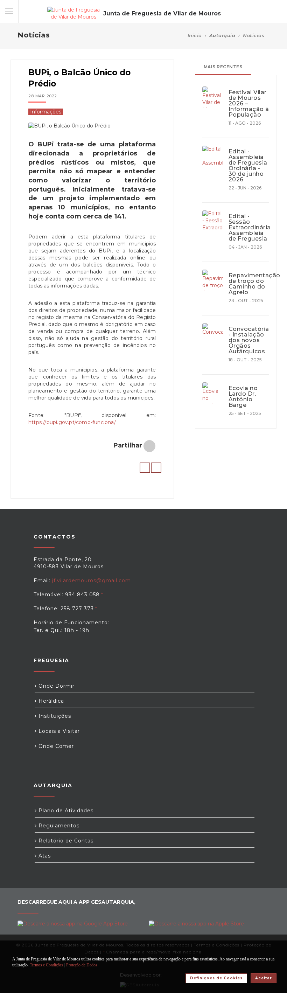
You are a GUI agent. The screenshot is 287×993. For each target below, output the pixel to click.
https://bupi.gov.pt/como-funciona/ (72, 422)
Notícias (253, 35)
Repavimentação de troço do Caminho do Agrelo (249, 284)
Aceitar (263, 978)
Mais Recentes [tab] (223, 66)
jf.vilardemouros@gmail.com (91, 580)
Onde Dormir (56, 686)
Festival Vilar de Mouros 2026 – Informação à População (249, 104)
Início (195, 35)
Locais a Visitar (58, 731)
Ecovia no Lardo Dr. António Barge (243, 397)
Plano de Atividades (65, 810)
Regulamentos (58, 825)
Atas (44, 856)
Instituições (54, 716)
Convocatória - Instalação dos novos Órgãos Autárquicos (249, 340)
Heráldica (50, 701)
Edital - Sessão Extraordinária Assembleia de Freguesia (249, 228)
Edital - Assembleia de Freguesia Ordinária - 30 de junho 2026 (248, 165)
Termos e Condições (46, 965)
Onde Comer (55, 746)
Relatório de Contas (65, 841)
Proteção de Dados (81, 965)
